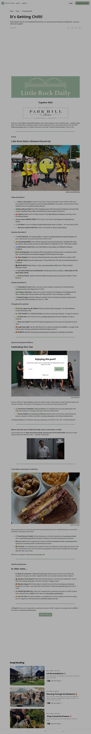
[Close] (65, 358)
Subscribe (59, 369)
